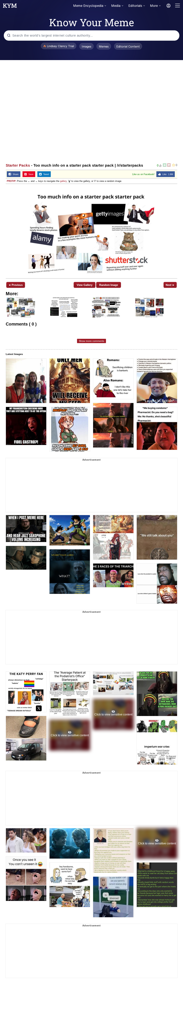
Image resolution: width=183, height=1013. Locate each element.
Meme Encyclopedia (88, 6)
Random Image (108, 284)
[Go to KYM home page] (10, 6)
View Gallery (84, 284)
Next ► (170, 284)
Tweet (45, 174)
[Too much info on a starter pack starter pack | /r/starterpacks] (91, 231)
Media (115, 6)
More (154, 6)
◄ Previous (15, 284)
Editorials (135, 6)
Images (86, 46)
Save (30, 174)
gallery (63, 181)
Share (15, 174)
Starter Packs (18, 165)
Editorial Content (128, 46)
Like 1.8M (167, 174)
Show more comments (91, 341)
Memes (104, 46)
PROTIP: (11, 181)
